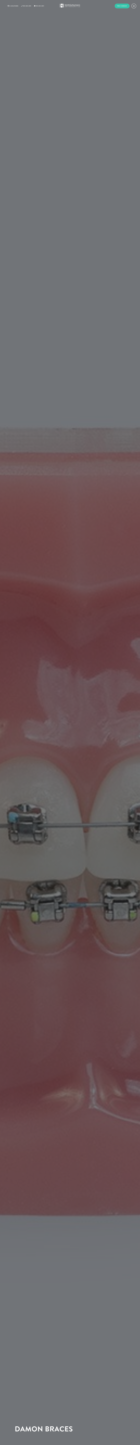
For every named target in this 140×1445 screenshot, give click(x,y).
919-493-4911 (27, 6)
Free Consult (122, 6)
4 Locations (13, 6)
